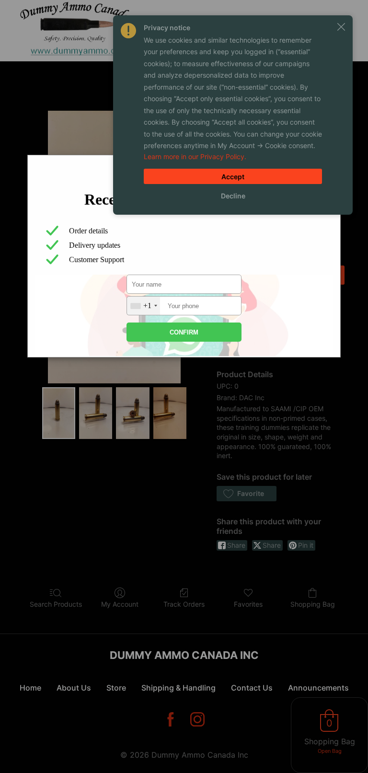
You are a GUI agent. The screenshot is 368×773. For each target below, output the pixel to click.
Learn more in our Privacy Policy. (195, 156)
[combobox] (143, 306)
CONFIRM (184, 332)
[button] (341, 26)
